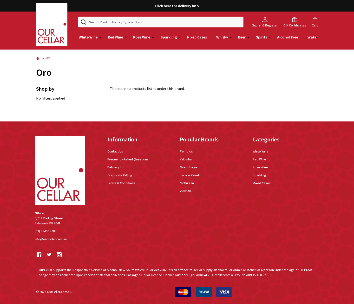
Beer (242, 37)
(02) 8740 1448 (45, 231)
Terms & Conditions (121, 183)
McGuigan (187, 183)
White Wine (88, 37)
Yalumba (186, 159)
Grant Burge (188, 167)
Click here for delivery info (177, 5)
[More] (100, 37)
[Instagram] (59, 254)
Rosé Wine (141, 37)
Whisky (222, 37)
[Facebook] (39, 254)
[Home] (38, 58)
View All (185, 191)
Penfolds (186, 151)
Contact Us (115, 151)
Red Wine (115, 37)
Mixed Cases (197, 37)
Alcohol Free (287, 37)
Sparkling (169, 37)
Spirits (261, 37)
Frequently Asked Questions (128, 159)
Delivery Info (116, 167)
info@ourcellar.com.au (51, 239)
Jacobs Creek (190, 175)
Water (313, 37)
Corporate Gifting (119, 175)
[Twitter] (49, 254)
